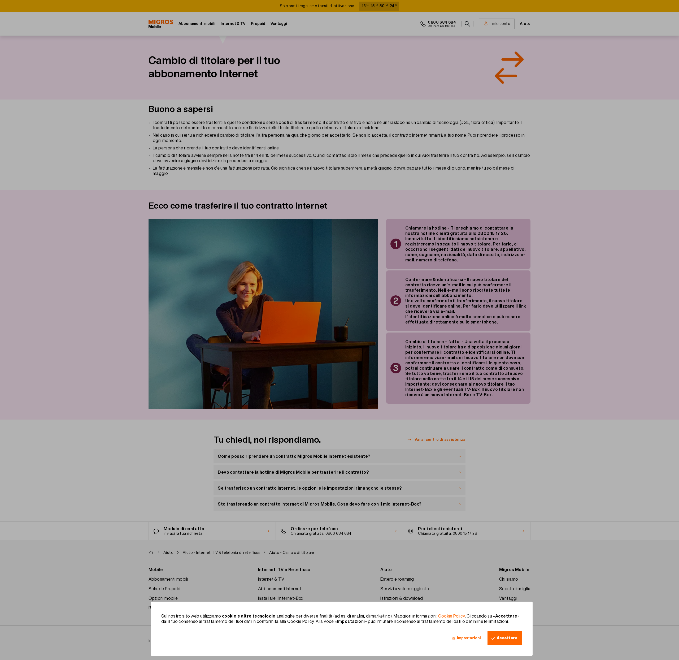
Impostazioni (469, 638)
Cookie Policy (451, 616)
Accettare (507, 638)
